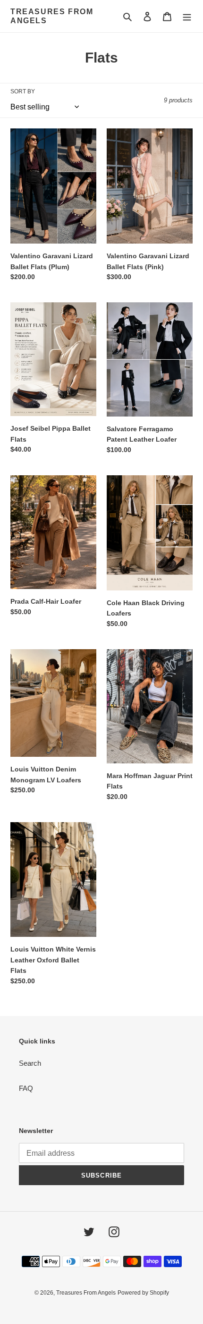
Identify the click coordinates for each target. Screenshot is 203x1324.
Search (30, 1063)
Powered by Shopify (143, 1292)
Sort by (22, 91)
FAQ (26, 1088)
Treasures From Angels (51, 16)
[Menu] (187, 16)
